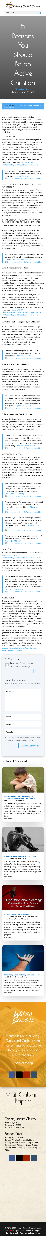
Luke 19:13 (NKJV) (21, 176)
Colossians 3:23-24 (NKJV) (15, 494)
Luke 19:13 (29, 162)
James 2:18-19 (17, 310)
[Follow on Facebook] (12, 1074)
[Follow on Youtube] (26, 1074)
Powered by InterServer (30, 1233)
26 (40, 312)
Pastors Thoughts (22, 919)
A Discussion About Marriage (16, 914)
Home (5, 105)
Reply (37, 671)
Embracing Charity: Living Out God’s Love (22, 975)
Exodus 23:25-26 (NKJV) (14, 589)
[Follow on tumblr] (34, 1074)
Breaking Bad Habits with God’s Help (20, 856)
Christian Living (23, 89)
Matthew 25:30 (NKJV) (22, 259)
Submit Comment (30, 745)
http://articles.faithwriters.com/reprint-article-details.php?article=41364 (19, 649)
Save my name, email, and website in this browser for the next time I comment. (22, 739)
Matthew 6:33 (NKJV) (25, 356)
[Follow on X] (19, 1074)
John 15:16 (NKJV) (24, 406)
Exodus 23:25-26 (10, 555)
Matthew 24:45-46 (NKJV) (27, 445)
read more (8, 819)
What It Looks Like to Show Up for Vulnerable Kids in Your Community (19, 797)
